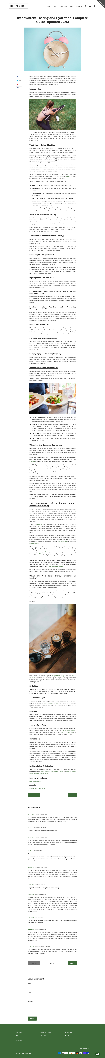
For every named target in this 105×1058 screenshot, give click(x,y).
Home (17, 1030)
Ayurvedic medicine (50, 551)
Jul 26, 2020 (31, 894)
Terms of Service (20, 1038)
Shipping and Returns (45, 1032)
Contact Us (43, 1035)
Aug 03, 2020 (31, 867)
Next (71, 795)
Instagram (69, 1032)
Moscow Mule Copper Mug (37, 788)
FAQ (41, 1030)
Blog (17, 1035)
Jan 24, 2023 (31, 814)
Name (29, 983)
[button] (49, 6)
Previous (34, 795)
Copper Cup (32, 785)
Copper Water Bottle (35, 782)
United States (81, 1049)
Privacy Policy (19, 1040)
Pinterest (69, 1035)
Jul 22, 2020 (31, 929)
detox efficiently (34, 543)
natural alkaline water (69, 730)
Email (29, 992)
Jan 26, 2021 (31, 837)
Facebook (69, 1030)
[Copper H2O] (18, 6)
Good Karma (19, 1032)
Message (30, 1001)
